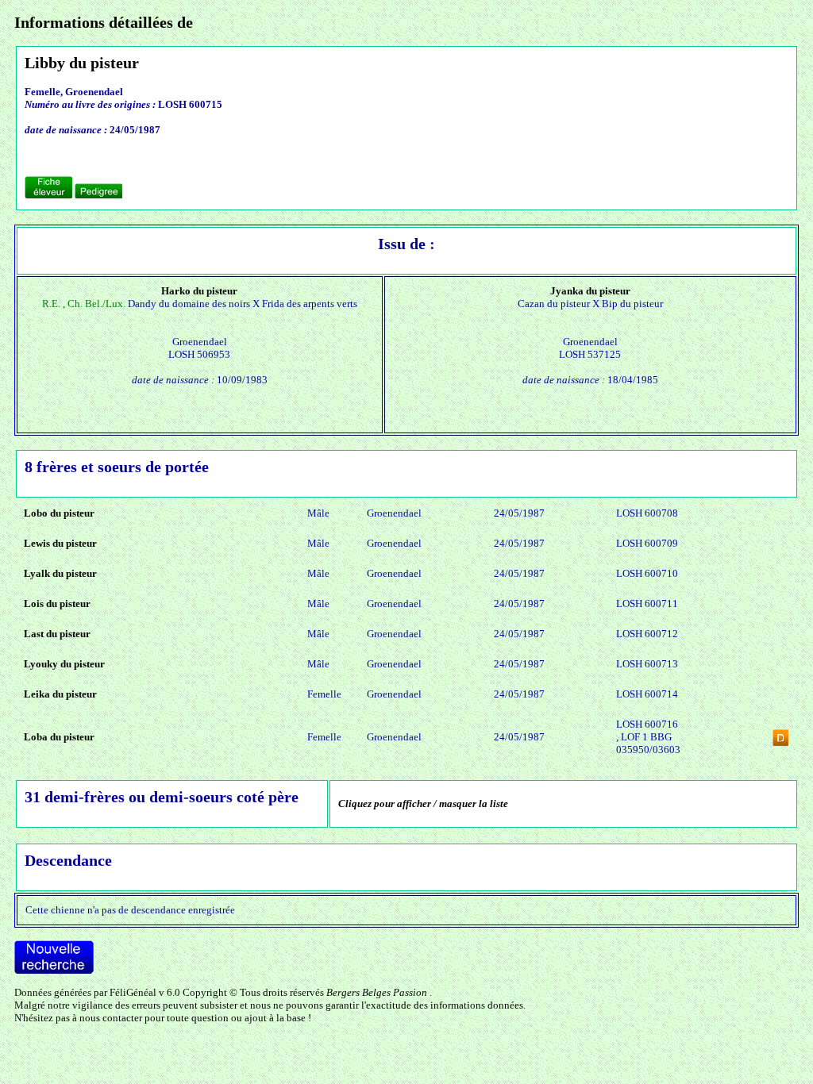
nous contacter (110, 1018)
